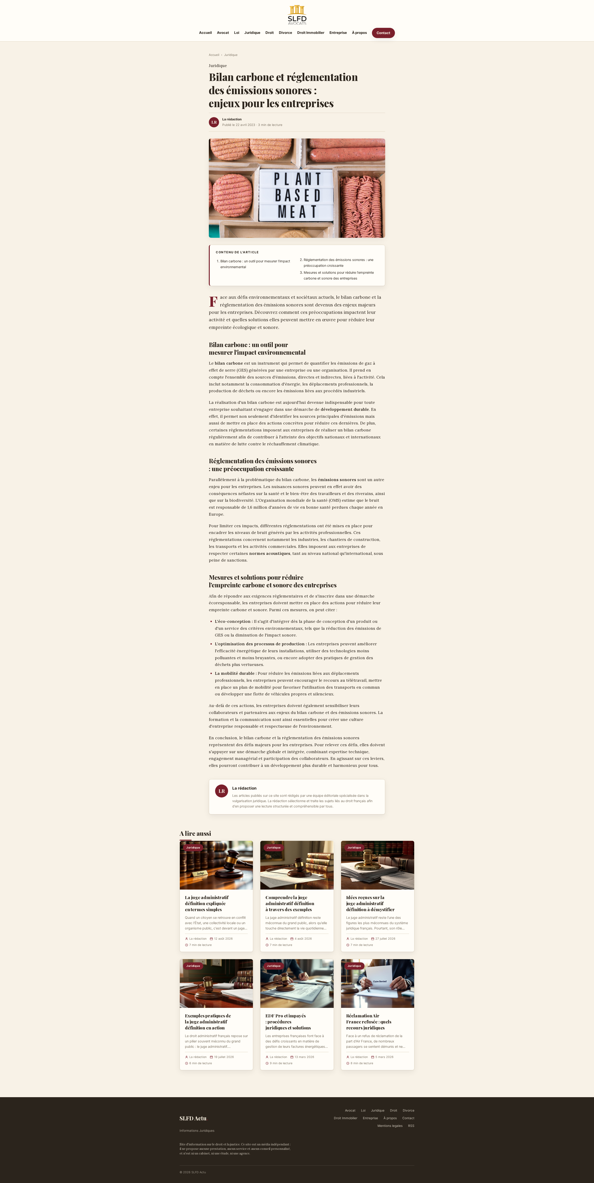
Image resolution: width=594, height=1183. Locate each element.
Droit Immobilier (310, 32)
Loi (236, 32)
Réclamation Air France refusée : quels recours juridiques (368, 1022)
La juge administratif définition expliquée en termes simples (207, 903)
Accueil (205, 32)
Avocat (223, 32)
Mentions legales (390, 1126)
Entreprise (338, 32)
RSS (411, 1126)
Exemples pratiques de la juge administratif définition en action (208, 1022)
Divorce (285, 32)
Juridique (252, 32)
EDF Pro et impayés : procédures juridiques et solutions (288, 1022)
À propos (359, 32)
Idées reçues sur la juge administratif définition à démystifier (370, 903)
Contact (383, 33)
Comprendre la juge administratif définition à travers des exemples (289, 903)
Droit (269, 32)
